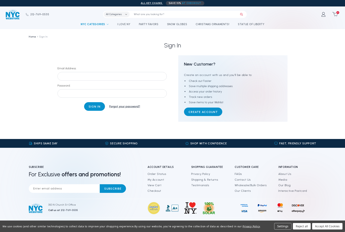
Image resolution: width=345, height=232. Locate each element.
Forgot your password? (124, 106)
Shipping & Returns (204, 179)
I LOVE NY (123, 24)
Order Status (157, 174)
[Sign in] (323, 14)
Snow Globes (177, 24)
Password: (64, 85)
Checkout (154, 190)
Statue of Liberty (251, 24)
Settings (282, 226)
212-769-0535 (39, 14)
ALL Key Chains (152, 3)
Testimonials (200, 185)
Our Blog (284, 185)
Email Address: (67, 68)
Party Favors (148, 24)
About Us (284, 174)
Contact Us (242, 179)
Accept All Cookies (327, 226)
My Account (156, 179)
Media (282, 179)
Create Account (203, 112)
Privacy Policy (200, 174)
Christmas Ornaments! (212, 24)
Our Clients (243, 190)
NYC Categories (93, 24)
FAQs (238, 174)
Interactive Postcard (292, 190)
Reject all (302, 226)
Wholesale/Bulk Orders (250, 185)
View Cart (155, 185)
